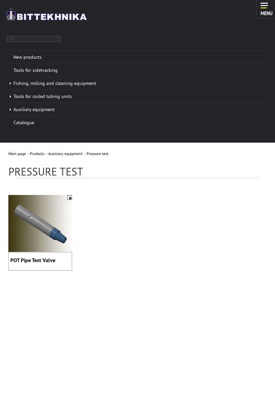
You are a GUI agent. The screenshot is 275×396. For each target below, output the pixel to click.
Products (37, 153)
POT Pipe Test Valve (32, 260)
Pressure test (97, 153)
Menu (267, 13)
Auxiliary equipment (65, 153)
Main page (17, 153)
